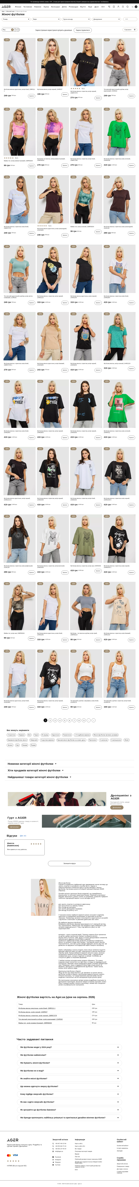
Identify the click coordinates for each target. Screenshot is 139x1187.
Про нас (77, 1156)
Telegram (58, 1162)
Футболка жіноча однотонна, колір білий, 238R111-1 (36, 1008)
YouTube (57, 1165)
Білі (29, 735)
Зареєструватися (83, 30)
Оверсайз (33, 740)
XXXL (110, 170)
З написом (103, 740)
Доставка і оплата (122, 1169)
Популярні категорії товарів (83, 1151)
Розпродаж (73, 7)
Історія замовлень (122, 1148)
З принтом (11, 735)
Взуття (83, 7)
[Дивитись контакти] (109, 7)
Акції (90, 7)
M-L (10, 442)
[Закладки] (114, 7)
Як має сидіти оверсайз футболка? (37, 1102)
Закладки (119, 1151)
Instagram (58, 1159)
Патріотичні (67, 735)
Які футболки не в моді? (32, 1071)
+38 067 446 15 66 (60, 1143)
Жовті (127, 740)
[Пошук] (127, 7)
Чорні (36, 735)
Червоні (21, 735)
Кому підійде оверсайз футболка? (36, 1094)
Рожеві (33, 745)
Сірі (17, 745)
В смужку (45, 735)
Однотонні (55, 735)
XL (18, 100)
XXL (85, 102)
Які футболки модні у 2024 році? (36, 1047)
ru (132, 7)
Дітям (64, 7)
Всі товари (78, 1148)
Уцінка (46, 7)
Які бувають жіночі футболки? (35, 1063)
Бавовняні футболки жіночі (17, 740)
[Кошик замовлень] (123, 7)
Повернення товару (123, 1166)
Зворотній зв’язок (122, 1163)
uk (136, 7)
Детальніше (117, 807)
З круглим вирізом (47, 740)
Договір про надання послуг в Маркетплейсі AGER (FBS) (88, 1162)
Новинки (37, 7)
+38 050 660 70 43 (60, 1146)
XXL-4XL (107, 577)
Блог (76, 1169)
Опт (103, 7)
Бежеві (24, 745)
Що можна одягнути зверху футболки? (39, 1086)
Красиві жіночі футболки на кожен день (71, 740)
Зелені (10, 745)
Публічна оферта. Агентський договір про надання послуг (87, 1166)
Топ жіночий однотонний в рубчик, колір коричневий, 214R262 (40, 1019)
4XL (114, 170)
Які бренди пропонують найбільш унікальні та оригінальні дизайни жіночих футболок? (62, 1118)
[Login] (118, 7)
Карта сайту (78, 1143)
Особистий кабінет (122, 1145)
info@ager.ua (59, 1151)
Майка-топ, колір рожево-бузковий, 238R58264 (35, 1023)
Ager (3, 11)
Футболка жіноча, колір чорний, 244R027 (32, 1012)
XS (5, 100)
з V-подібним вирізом (82, 735)
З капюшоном (116, 740)
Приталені (92, 740)
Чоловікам (27, 7)
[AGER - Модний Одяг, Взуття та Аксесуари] (6, 6)
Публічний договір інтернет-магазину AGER (88, 1159)
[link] (24, 847)
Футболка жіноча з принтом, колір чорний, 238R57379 (37, 1015)
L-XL (5, 442)
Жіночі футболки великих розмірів (105, 735)
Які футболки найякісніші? (33, 1055)
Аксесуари (55, 7)
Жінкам (18, 7)
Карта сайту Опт (80, 1146)
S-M (14, 442)
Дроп (97, 7)
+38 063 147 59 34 (60, 1148)
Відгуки (77, 1154)
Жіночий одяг (10, 11)
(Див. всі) (23, 836)
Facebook (58, 1157)
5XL (118, 170)
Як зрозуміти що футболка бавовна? (38, 1110)
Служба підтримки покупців (122, 1172)
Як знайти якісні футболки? (33, 1078)
